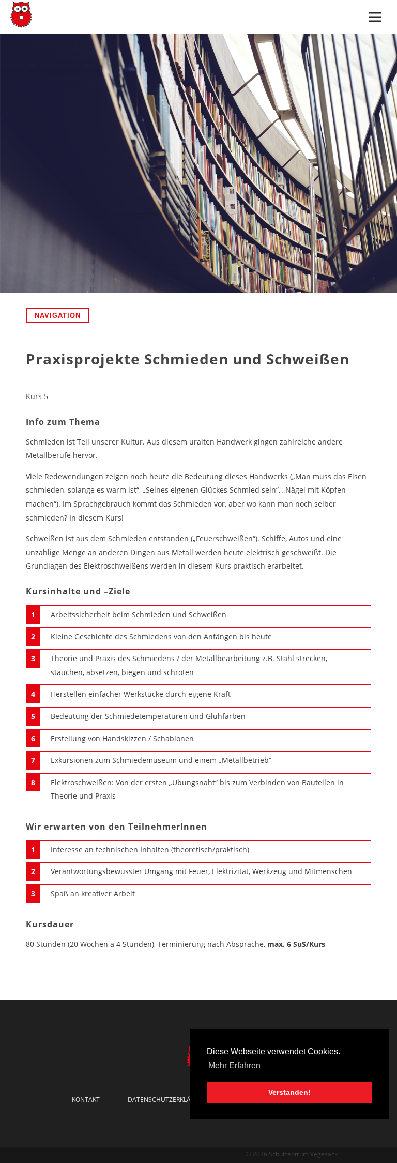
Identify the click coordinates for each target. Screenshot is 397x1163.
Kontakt (86, 1099)
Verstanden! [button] (289, 1092)
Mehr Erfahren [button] (234, 1065)
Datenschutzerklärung (168, 1099)
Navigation (58, 315)
